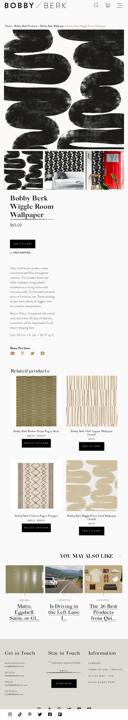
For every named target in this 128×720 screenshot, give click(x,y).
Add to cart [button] (91, 446)
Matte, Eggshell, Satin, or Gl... (25, 612)
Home (8, 26)
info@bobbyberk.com (14, 694)
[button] (96, 5)
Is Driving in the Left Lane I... (64, 612)
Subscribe (64, 683)
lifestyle (64, 600)
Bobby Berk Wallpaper (52, 26)
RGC (102, 675)
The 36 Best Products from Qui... (103, 612)
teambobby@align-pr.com (16, 684)
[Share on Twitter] (33, 354)
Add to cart (22, 244)
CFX (111, 675)
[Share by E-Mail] (13, 354)
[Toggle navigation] (119, 5)
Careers (94, 663)
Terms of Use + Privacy (105, 669)
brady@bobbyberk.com (14, 666)
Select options (36, 443)
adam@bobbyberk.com (14, 675)
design (25, 600)
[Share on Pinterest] (23, 354)
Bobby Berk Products (25, 26)
